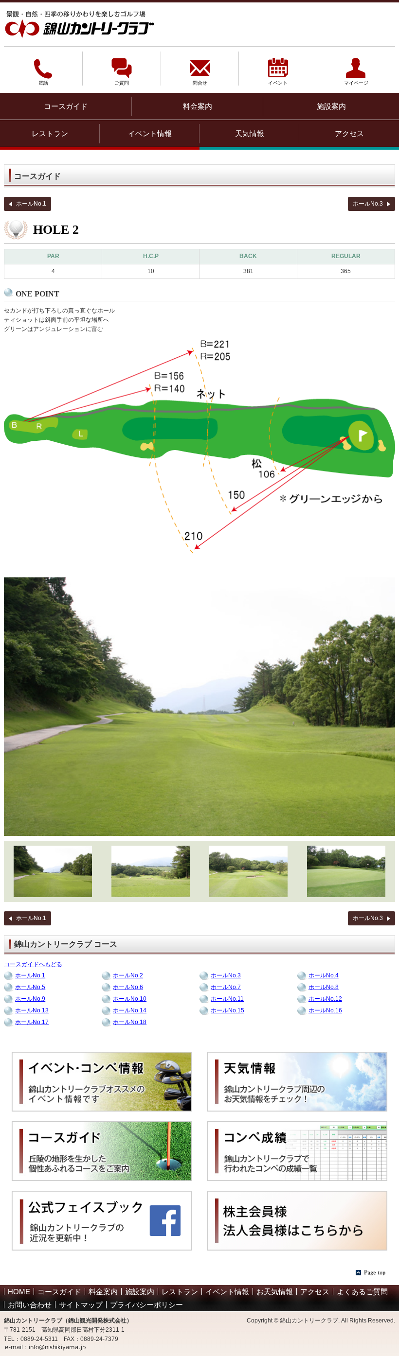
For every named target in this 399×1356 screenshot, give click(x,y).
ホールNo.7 (226, 987)
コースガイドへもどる (33, 964)
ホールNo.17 (32, 1022)
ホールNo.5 (30, 987)
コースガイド (66, 106)
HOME (19, 1291)
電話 (43, 80)
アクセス (349, 133)
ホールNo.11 (227, 998)
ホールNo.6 (128, 987)
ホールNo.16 (325, 1010)
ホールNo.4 (323, 975)
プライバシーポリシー (146, 1305)
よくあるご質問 (362, 1291)
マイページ (356, 80)
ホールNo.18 (129, 1022)
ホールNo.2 (128, 975)
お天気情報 (274, 1291)
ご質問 (121, 80)
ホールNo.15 (227, 1010)
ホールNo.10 (129, 998)
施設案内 (331, 106)
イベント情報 (150, 133)
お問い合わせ (30, 1305)
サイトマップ (81, 1305)
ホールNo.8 (323, 987)
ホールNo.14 (129, 1010)
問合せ (200, 80)
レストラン (50, 133)
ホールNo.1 (31, 203)
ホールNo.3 (368, 203)
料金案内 (197, 106)
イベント (278, 80)
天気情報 (249, 133)
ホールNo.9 (30, 998)
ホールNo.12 (325, 998)
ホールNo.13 (32, 1010)
